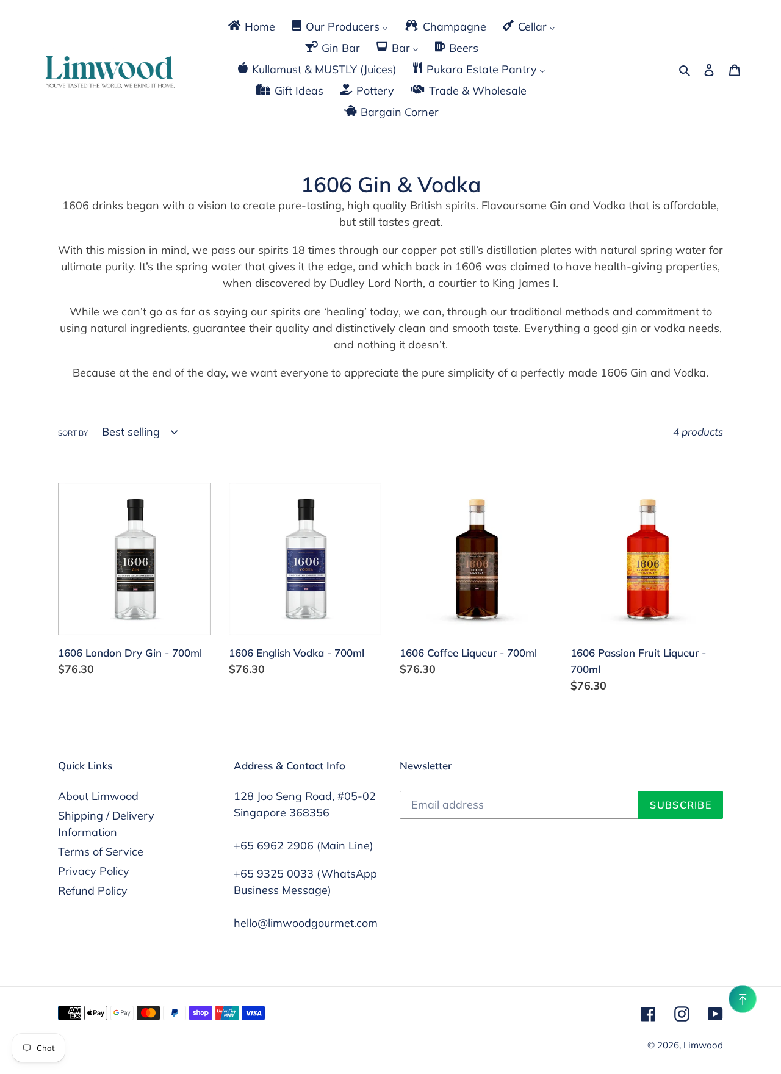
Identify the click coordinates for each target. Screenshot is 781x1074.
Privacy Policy (93, 871)
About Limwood (98, 796)
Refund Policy (93, 891)
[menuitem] (251, 26)
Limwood (703, 1045)
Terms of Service (100, 852)
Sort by (73, 433)
